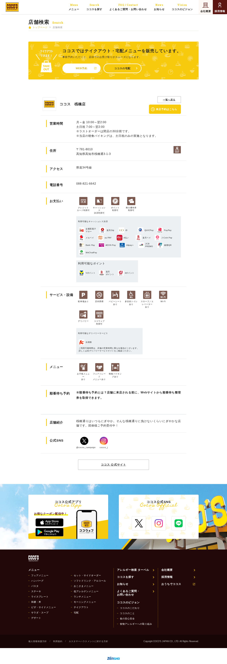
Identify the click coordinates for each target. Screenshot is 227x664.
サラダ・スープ (40, 612)
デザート (36, 618)
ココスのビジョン (182, 7)
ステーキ (36, 591)
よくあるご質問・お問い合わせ (128, 7)
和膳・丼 (36, 602)
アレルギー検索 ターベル (133, 569)
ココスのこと (127, 613)
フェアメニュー (40, 575)
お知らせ (159, 7)
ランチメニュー (82, 596)
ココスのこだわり (130, 608)
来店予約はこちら (166, 109)
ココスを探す (94, 7)
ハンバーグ (37, 580)
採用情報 (220, 11)
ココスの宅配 (122, 68)
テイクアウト (81, 607)
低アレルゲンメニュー (86, 591)
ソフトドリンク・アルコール (90, 580)
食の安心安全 (127, 618)
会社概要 (205, 11)
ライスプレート (40, 596)
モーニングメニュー (85, 602)
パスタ (35, 586)
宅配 (76, 612)
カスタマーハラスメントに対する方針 (88, 641)
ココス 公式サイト (113, 464)
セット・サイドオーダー (87, 575)
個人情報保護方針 (37, 641)
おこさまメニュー (84, 586)
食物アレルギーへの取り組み (136, 624)
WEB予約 (81, 68)
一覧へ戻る (169, 99)
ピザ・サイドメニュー (43, 607)
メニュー (74, 7)
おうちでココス (171, 583)
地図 (177, 149)
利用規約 (57, 641)
